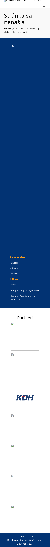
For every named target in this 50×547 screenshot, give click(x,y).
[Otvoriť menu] (44, 6)
